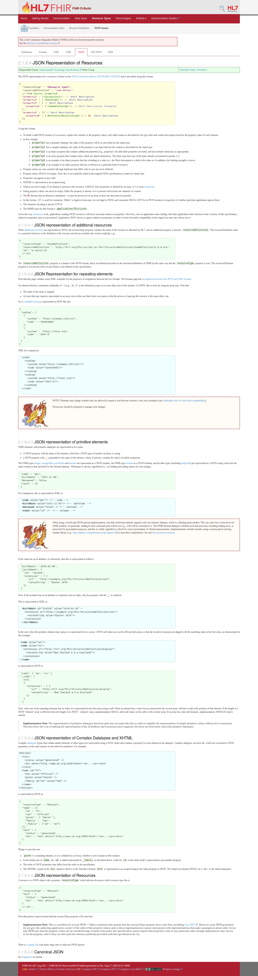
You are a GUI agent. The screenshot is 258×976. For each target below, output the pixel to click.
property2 (30, 100)
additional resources (33, 230)
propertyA (32, 106)
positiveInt (59, 463)
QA (78, 969)
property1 (30, 97)
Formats (43, 52)
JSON (81, 52)
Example (110, 106)
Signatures (27, 957)
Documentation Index (54, 28)
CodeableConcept (58, 106)
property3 (30, 103)
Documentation (61, 18)
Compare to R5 (108, 969)
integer (37, 463)
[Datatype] (52, 100)
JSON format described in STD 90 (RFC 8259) (94, 76)
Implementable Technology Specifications (60, 69)
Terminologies (123, 18)
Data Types (81, 18)
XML (68, 52)
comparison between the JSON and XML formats (167, 279)
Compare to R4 (89, 969)
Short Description (91, 106)
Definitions (26, 52)
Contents (60, 969)
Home (24, 18)
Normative (202, 69)
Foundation (33, 28)
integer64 (185, 463)
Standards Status (188, 69)
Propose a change (172, 969)
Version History (47, 969)
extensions (150, 186)
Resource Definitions (79, 28)
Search (32, 969)
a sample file (32, 944)
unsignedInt (47, 463)
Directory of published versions (42, 43)
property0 (51, 93)
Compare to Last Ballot (130, 969)
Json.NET (190, 924)
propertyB (32, 115)
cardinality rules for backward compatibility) (184, 400)
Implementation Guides (164, 18)
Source (37, 93)
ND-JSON (96, 52)
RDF (110, 52)
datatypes (31, 743)
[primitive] (52, 97)
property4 (30, 112)
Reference (54, 115)
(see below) (64, 90)
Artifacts (140, 18)
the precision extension (164, 532)
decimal (72, 463)
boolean (129, 463)
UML (56, 52)
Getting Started (40, 18)
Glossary (71, 969)
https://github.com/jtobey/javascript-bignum (94, 532)
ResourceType (70, 115)
